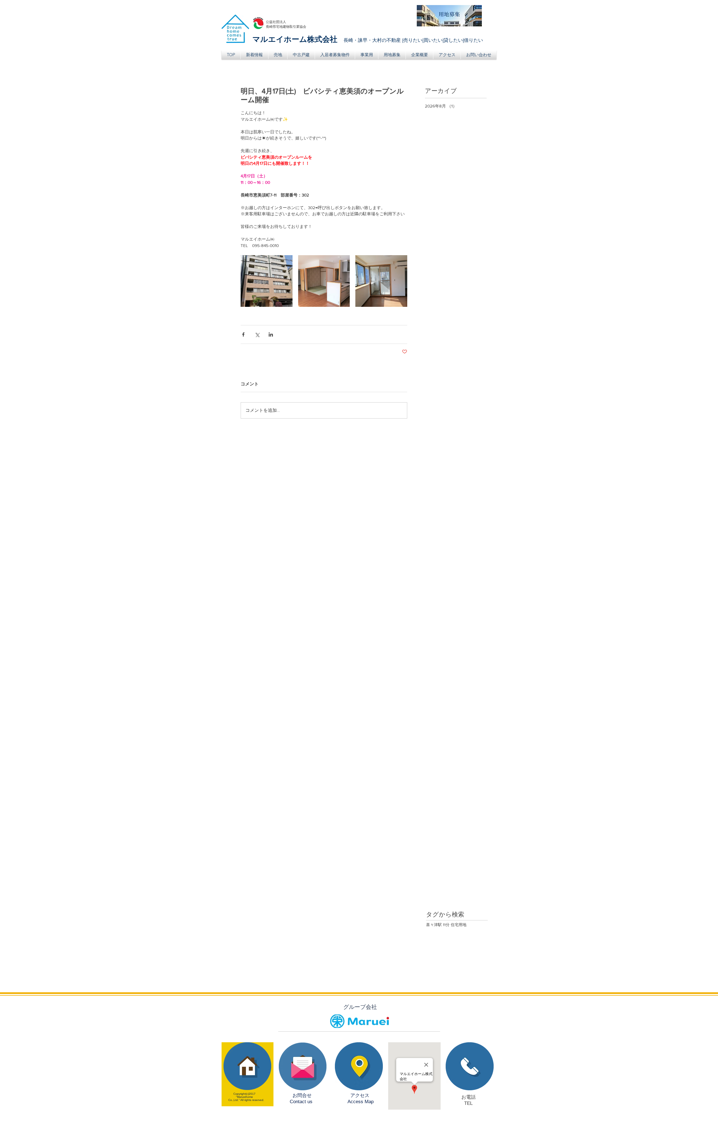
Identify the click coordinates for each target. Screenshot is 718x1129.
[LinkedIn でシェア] (270, 334)
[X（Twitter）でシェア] (257, 334)
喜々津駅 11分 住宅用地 (446, 924)
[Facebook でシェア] (243, 334)
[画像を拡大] (267, 281)
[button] (277, 54)
